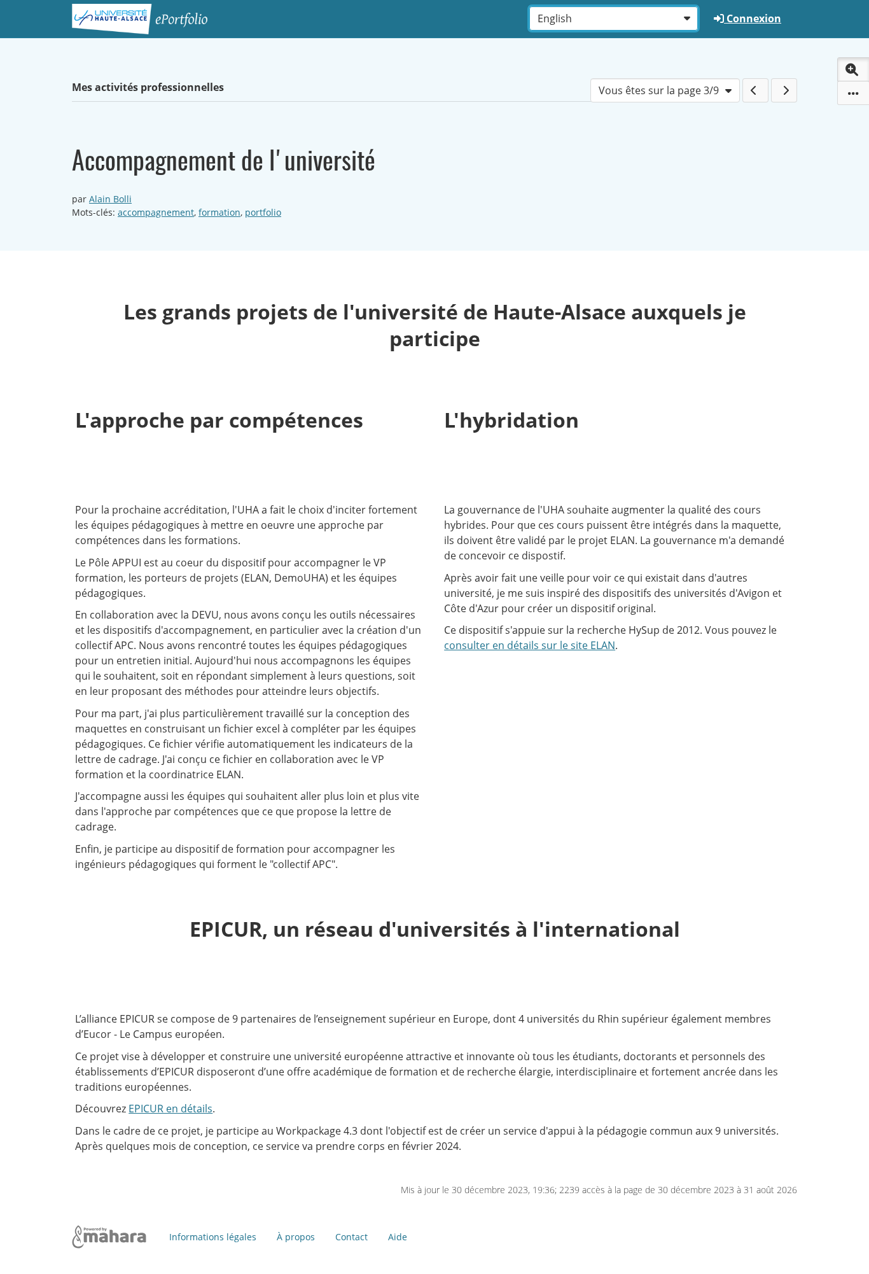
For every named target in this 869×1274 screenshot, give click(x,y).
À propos (296, 1237)
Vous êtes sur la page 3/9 (659, 90)
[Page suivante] (784, 90)
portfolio (263, 212)
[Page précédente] (755, 90)
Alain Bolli (110, 199)
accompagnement (156, 212)
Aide (397, 1237)
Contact (351, 1237)
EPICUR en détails (170, 1109)
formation (219, 212)
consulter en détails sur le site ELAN (529, 645)
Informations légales (212, 1237)
